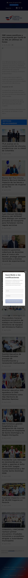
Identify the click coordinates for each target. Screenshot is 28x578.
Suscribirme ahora (14, 301)
